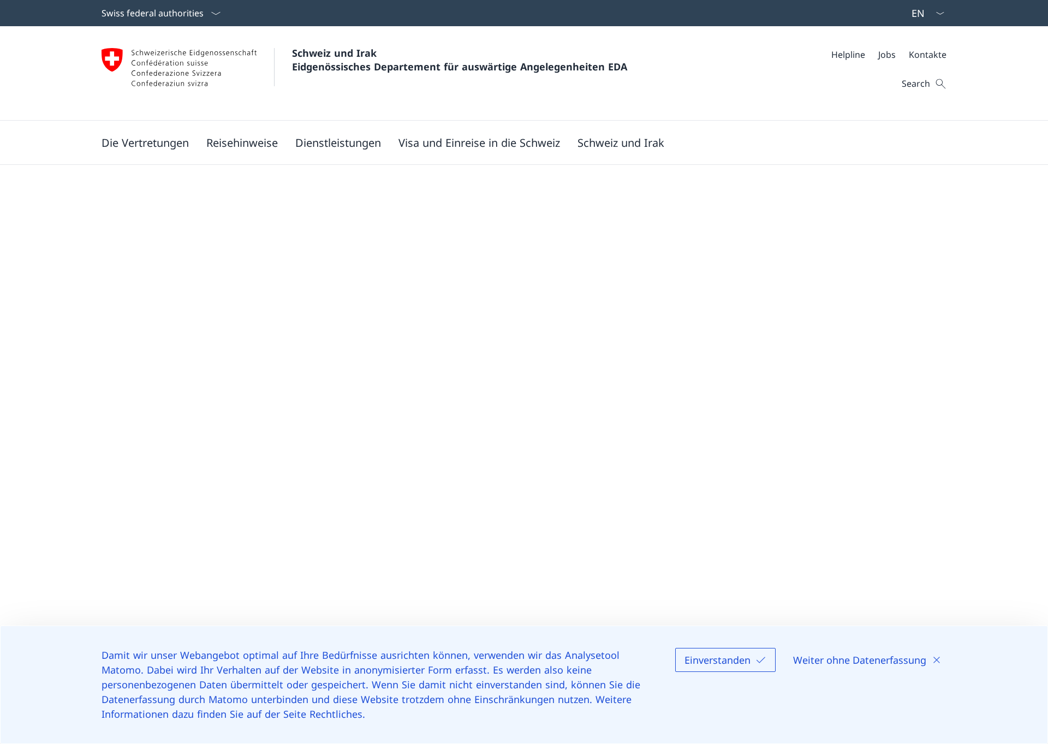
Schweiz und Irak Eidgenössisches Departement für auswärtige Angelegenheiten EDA (459, 59)
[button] (145, 142)
